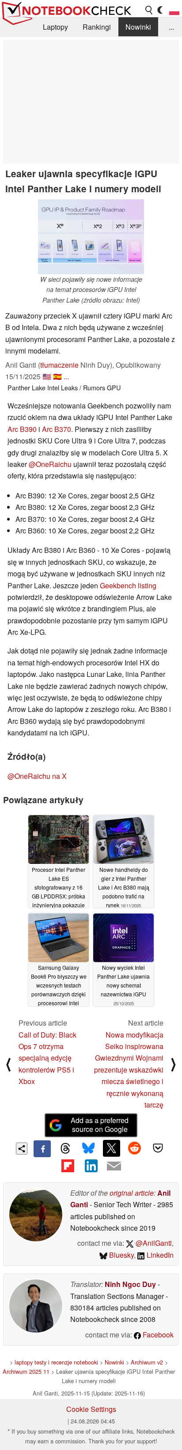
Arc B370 (56, 429)
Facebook (157, 1334)
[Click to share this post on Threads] (65, 1148)
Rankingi (97, 27)
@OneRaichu (50, 464)
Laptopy (55, 27)
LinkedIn (159, 1255)
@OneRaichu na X (37, 776)
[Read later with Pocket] (157, 1148)
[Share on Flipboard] (67, 1165)
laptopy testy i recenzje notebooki (56, 1362)
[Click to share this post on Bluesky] (88, 1148)
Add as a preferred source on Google (100, 1125)
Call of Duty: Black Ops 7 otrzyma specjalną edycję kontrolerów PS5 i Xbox (47, 1058)
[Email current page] (114, 1166)
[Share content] (22, 1149)
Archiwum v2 (147, 1362)
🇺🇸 (46, 376)
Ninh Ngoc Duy (130, 1284)
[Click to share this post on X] (111, 1148)
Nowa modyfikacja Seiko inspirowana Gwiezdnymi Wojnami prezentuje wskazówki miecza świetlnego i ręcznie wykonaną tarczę (128, 1070)
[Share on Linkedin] (91, 1165)
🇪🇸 (57, 376)
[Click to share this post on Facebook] (42, 1148)
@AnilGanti (153, 1243)
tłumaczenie (59, 365)
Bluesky (120, 1255)
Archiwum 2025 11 (26, 1371)
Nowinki (138, 27)
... (171, 27)
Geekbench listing (128, 585)
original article (132, 1193)
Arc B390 (22, 429)
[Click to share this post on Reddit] (134, 1148)
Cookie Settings (91, 1409)
